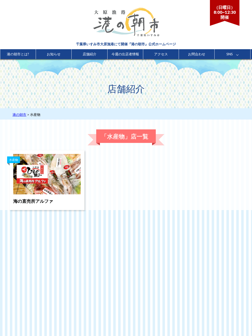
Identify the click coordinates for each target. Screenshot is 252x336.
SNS (229, 54)
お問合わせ (196, 54)
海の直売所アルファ (33, 201)
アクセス (161, 54)
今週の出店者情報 (125, 54)
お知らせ (54, 54)
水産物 (13, 160)
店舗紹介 (89, 54)
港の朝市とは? (18, 54)
